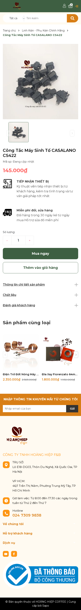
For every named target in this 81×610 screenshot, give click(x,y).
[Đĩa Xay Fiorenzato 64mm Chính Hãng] (60, 352)
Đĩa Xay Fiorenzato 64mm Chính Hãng (60, 374)
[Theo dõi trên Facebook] (14, 553)
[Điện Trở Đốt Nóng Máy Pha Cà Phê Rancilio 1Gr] (21, 352)
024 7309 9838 (26, 515)
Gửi (72, 408)
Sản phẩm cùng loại (26, 322)
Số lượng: (9, 232)
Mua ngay (40, 253)
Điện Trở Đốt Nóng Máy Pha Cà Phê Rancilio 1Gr (21, 374)
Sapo (45, 605)
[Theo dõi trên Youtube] (6, 553)
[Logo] (17, 5)
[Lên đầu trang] (74, 603)
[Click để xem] (40, 81)
